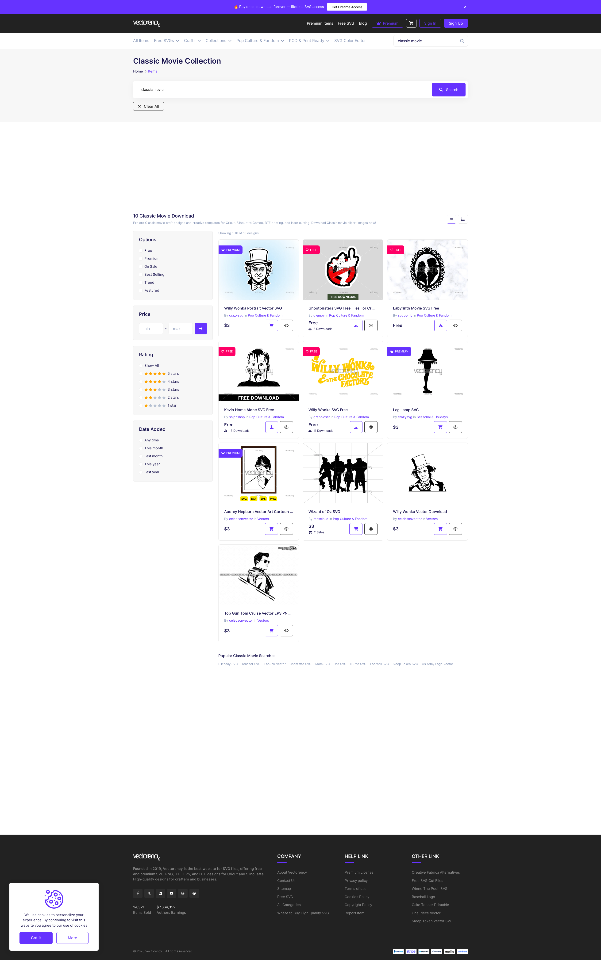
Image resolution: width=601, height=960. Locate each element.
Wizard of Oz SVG (324, 511)
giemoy (319, 315)
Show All (151, 365)
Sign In (430, 23)
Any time (151, 440)
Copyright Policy (358, 905)
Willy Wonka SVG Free (328, 409)
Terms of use (355, 888)
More (72, 937)
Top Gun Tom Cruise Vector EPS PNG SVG (258, 613)
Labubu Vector (275, 664)
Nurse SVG (358, 664)
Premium (390, 23)
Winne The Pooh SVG (429, 888)
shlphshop (237, 417)
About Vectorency (292, 872)
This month (153, 448)
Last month (153, 456)
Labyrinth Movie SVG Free (416, 308)
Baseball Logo (423, 897)
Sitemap (284, 888)
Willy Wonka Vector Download (420, 511)
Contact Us (286, 880)
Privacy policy (356, 880)
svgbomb (405, 315)
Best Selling (154, 274)
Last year (151, 472)
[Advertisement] (300, 169)
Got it (36, 937)
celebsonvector (241, 519)
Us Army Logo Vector (437, 664)
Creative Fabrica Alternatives (436, 872)
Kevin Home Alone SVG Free (249, 409)
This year (152, 464)
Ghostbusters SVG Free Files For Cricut (343, 308)
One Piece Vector (426, 913)
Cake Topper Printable (430, 905)
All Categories (289, 905)
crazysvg (236, 315)
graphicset (321, 417)
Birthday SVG (228, 664)
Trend (149, 282)
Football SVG (379, 664)
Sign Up (456, 23)
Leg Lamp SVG (406, 409)
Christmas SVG (300, 664)
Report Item (354, 913)
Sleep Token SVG (405, 664)
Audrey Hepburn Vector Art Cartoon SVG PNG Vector (258, 511)
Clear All (151, 106)
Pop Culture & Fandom (265, 315)
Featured (151, 290)
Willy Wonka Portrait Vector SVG (253, 308)
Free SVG (285, 897)
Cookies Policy (357, 897)
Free (148, 250)
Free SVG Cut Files (427, 880)
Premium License (359, 872)
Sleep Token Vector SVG (432, 921)
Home (138, 71)
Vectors (263, 519)
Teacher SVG (251, 664)
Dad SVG (340, 664)
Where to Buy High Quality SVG (303, 913)
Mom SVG (322, 664)
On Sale (150, 266)
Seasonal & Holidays (432, 417)
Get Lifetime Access (347, 7)
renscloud (320, 519)
